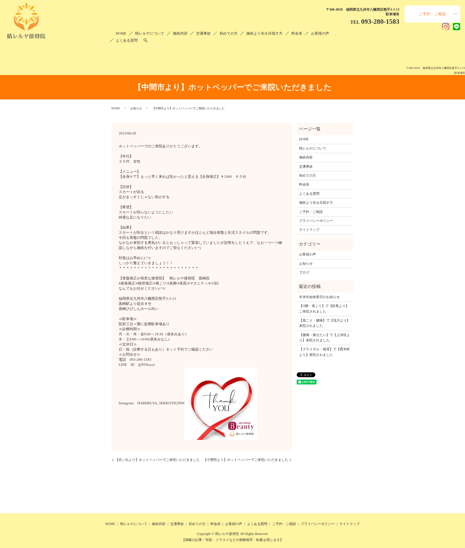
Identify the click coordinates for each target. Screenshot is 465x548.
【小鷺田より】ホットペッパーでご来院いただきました (245, 460)
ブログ (304, 272)
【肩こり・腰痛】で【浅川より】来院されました (324, 323)
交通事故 (203, 33)
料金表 (296, 33)
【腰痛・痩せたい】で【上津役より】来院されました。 (324, 337)
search (145, 40)
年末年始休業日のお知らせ (319, 297)
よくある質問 (127, 40)
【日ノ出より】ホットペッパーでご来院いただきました (157, 460)
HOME (121, 33)
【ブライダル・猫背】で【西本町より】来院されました (324, 351)
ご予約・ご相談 (432, 14)
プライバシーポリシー (316, 221)
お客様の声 (320, 33)
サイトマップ (309, 230)
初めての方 (228, 33)
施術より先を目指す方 (264, 33)
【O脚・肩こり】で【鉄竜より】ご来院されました (324, 308)
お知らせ (136, 108)
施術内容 (180, 33)
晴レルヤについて (149, 33)
